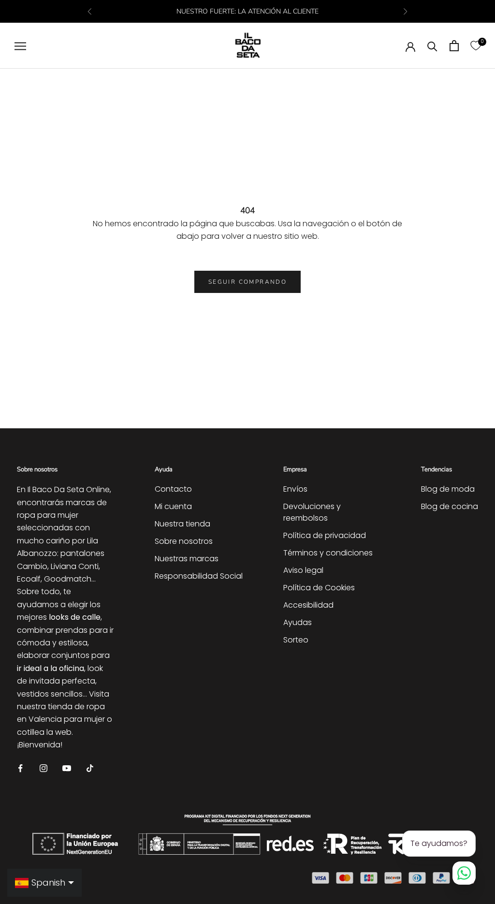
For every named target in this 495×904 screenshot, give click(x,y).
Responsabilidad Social (199, 576)
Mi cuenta (173, 506)
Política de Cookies (319, 587)
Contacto (173, 489)
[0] (475, 45)
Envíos (295, 489)
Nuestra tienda (182, 523)
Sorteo (295, 639)
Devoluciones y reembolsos (312, 512)
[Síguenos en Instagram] (43, 767)
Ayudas (297, 622)
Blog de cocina (449, 506)
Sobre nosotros (184, 541)
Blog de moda (448, 489)
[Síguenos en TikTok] (90, 767)
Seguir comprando (247, 282)
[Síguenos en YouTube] (67, 767)
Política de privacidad (324, 535)
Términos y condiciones (328, 552)
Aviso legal (303, 570)
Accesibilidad (308, 605)
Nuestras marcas (186, 558)
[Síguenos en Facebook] (20, 767)
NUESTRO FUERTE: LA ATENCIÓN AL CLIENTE (247, 11)
